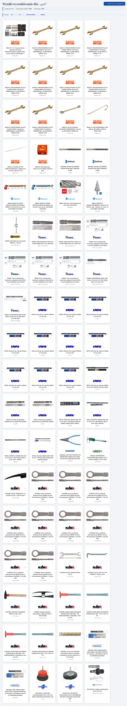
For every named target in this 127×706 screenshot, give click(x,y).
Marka (43, 14)
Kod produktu (30, 14)
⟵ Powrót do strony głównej (114, 4)
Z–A (20, 14)
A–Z (12, 14)
